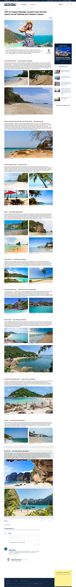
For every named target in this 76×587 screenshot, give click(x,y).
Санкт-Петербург (40, 583)
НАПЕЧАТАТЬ (43, 520)
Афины (15, 583)
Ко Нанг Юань (6, 381)
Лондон (20, 583)
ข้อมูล (17, 0)
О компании (16, 580)
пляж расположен (15, 215)
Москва (28, 583)
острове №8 (15, 293)
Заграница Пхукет (10, 4)
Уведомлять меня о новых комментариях (17, 542)
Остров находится (37, 124)
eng (14, 0)
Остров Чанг (6, 166)
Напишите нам (8, 580)
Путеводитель (24, 4)
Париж (30, 583)
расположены (15, 423)
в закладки (49, 9)
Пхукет (36, 583)
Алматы (10, 583)
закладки (66, 0)
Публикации (32, 4)
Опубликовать (36, 544)
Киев (18, 583)
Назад (6, 9)
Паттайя (33, 583)
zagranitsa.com (7, 0)
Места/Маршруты (57, 60)
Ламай (8, 323)
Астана (13, 583)
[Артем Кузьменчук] (49, 51)
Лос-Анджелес (24, 583)
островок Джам (11, 62)
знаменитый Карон (37, 263)
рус (12, 0)
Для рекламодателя (24, 580)
